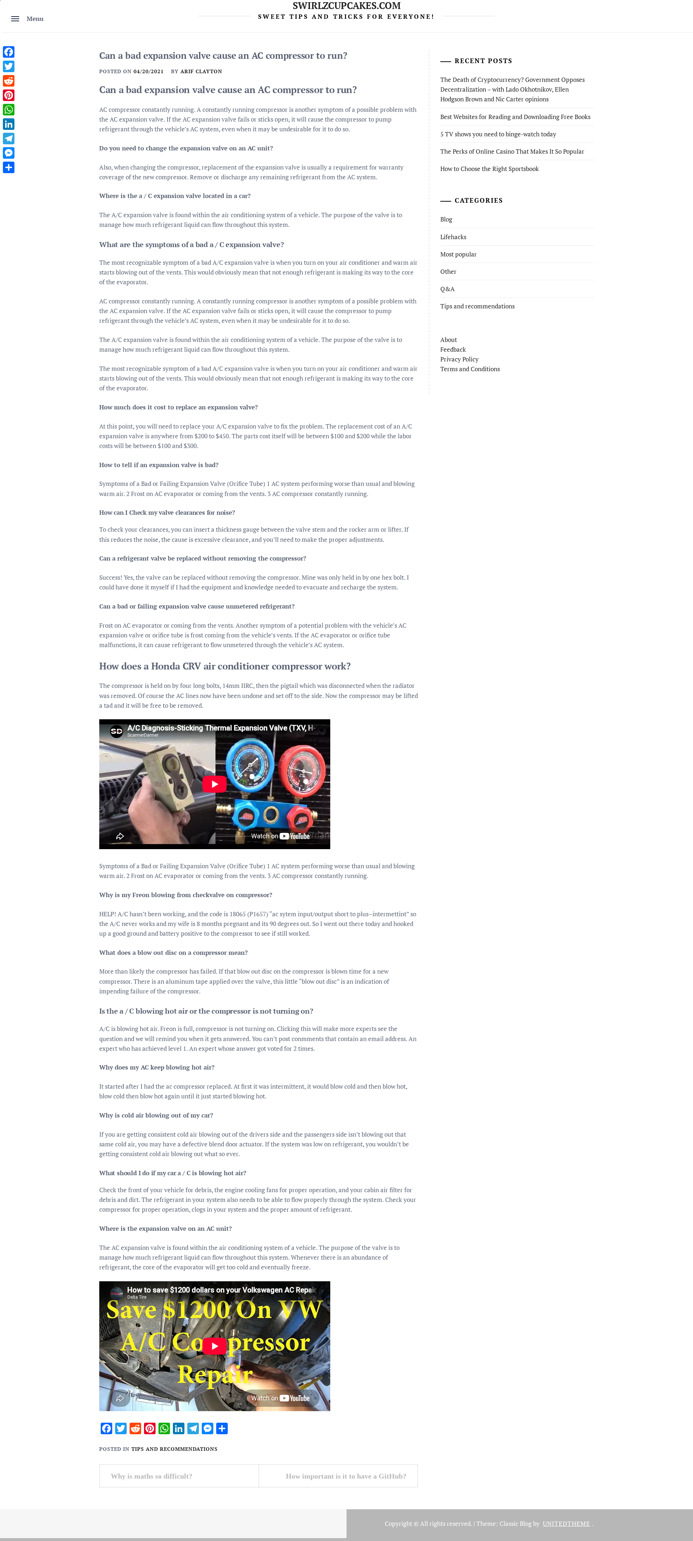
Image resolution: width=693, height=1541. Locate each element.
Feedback (453, 349)
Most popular (458, 254)
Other (448, 271)
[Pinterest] (8, 95)
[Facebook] (8, 52)
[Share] (8, 167)
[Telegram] (8, 138)
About (448, 339)
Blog (446, 219)
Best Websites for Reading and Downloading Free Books (515, 117)
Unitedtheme (566, 1523)
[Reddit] (8, 81)
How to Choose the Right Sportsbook (489, 168)
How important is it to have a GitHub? (346, 1476)
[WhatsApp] (8, 109)
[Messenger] (8, 153)
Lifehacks (453, 237)
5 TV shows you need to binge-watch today (498, 134)
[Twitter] (8, 66)
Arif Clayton (201, 71)
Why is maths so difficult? (151, 1476)
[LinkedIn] (8, 124)
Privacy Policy (459, 359)
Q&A (447, 289)
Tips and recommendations (174, 1448)
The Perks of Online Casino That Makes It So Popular (512, 151)
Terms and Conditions (470, 369)
